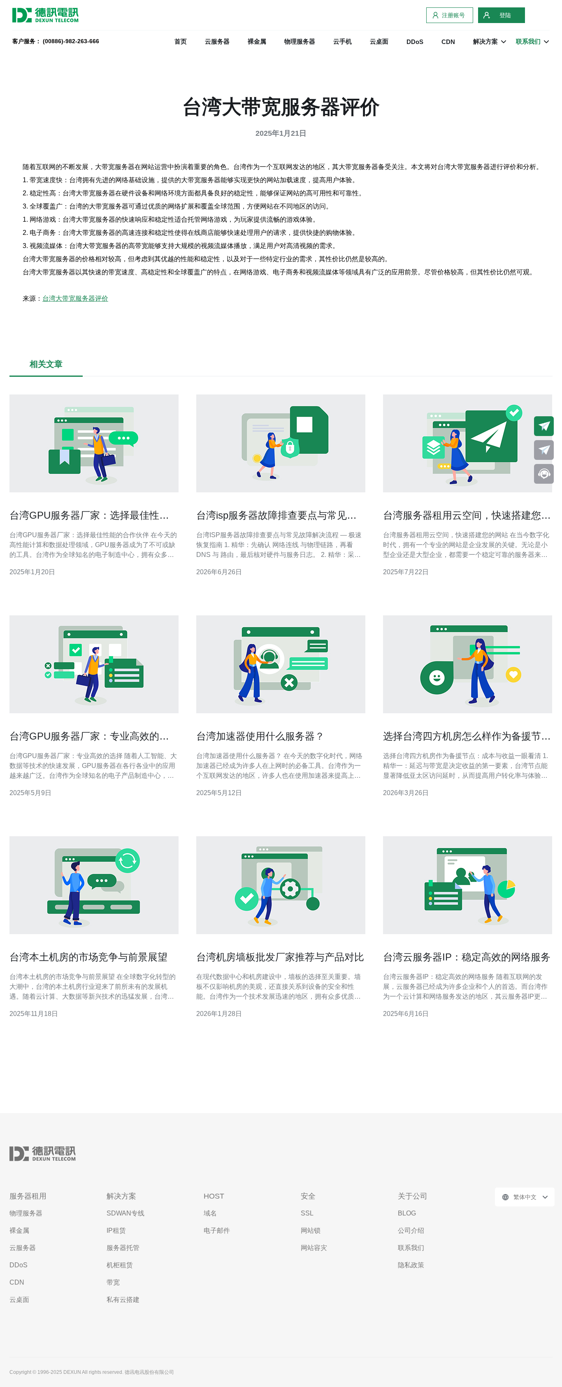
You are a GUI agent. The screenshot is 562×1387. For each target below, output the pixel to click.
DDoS (414, 41)
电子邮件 (217, 1230)
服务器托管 (123, 1247)
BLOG (407, 1213)
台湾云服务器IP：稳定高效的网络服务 (466, 957)
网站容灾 (314, 1247)
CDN (448, 41)
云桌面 (379, 41)
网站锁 (310, 1230)
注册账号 (453, 15)
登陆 (505, 15)
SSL (307, 1213)
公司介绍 (411, 1230)
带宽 (113, 1282)
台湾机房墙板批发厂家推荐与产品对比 (280, 957)
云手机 (342, 41)
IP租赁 (116, 1230)
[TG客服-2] (544, 450)
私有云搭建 (123, 1299)
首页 (180, 41)
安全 (308, 1196)
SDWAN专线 (125, 1213)
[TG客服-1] (544, 426)
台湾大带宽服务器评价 (75, 298)
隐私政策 (411, 1265)
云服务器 (217, 41)
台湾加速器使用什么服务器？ (260, 736)
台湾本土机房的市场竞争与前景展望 (88, 957)
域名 (210, 1213)
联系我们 (411, 1247)
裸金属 (257, 41)
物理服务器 (299, 41)
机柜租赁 (120, 1265)
